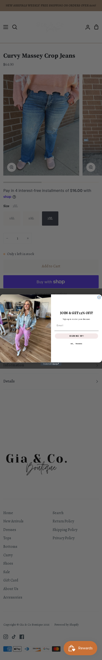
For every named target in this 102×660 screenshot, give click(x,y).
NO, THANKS (77, 344)
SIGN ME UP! (76, 336)
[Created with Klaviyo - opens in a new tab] (51, 364)
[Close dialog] (99, 297)
